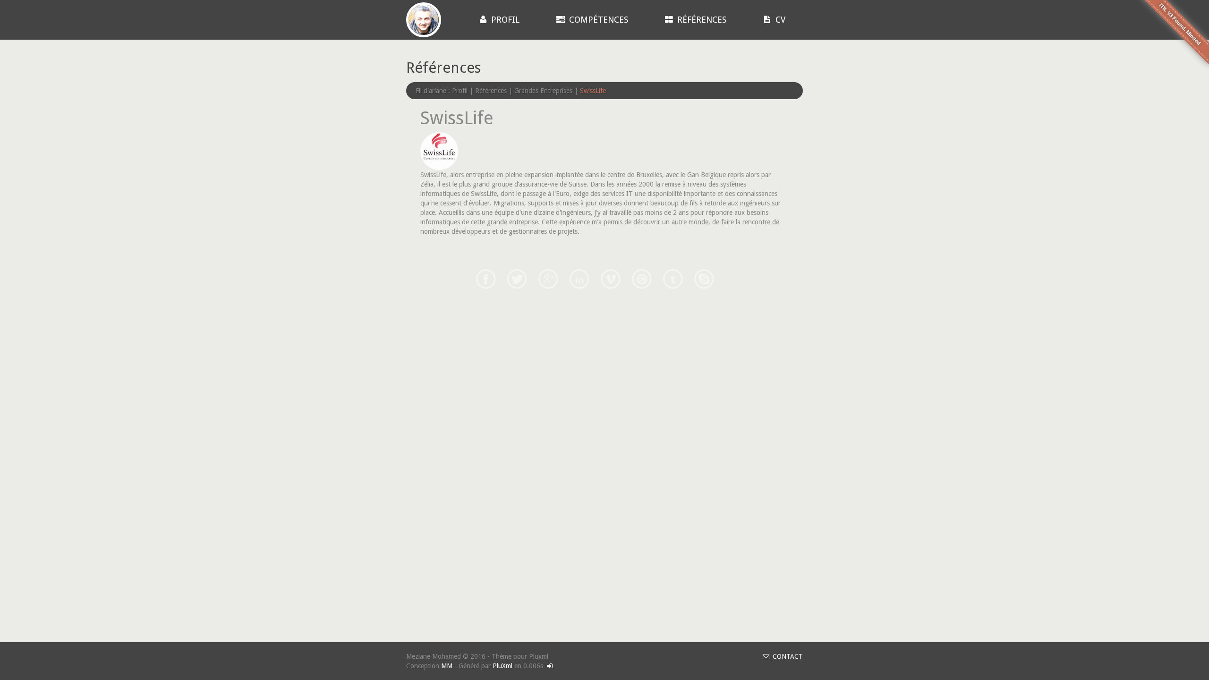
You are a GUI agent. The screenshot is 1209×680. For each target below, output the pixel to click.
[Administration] (549, 666)
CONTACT (787, 656)
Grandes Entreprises (543, 90)
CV (779, 20)
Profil (504, 20)
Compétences (597, 20)
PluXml (502, 666)
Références (700, 20)
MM (446, 666)
